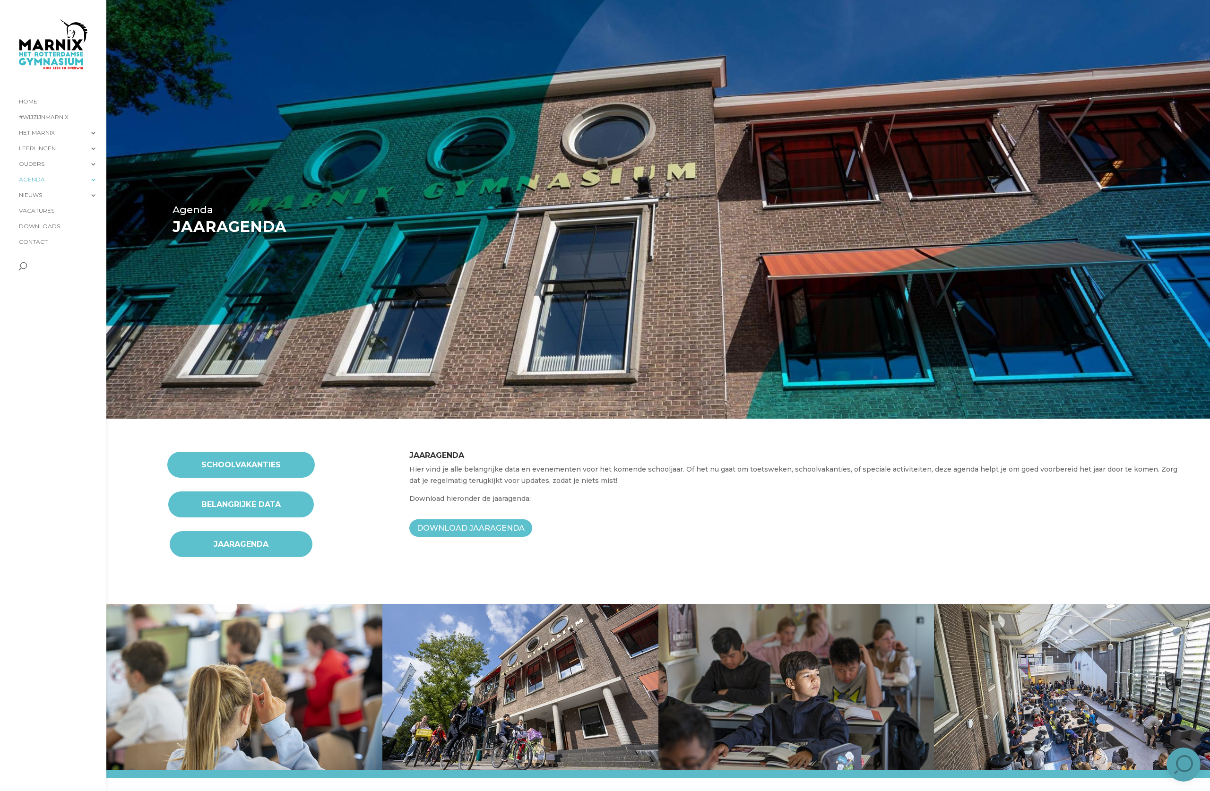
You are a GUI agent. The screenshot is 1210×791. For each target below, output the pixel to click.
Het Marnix (37, 132)
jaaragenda (241, 544)
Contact (33, 242)
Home (28, 101)
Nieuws (30, 195)
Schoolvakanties (241, 464)
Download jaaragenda (471, 528)
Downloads (39, 226)
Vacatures (36, 210)
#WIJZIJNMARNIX (44, 117)
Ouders (31, 164)
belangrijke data (241, 504)
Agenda (32, 179)
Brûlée (209, 780)
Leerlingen (37, 148)
